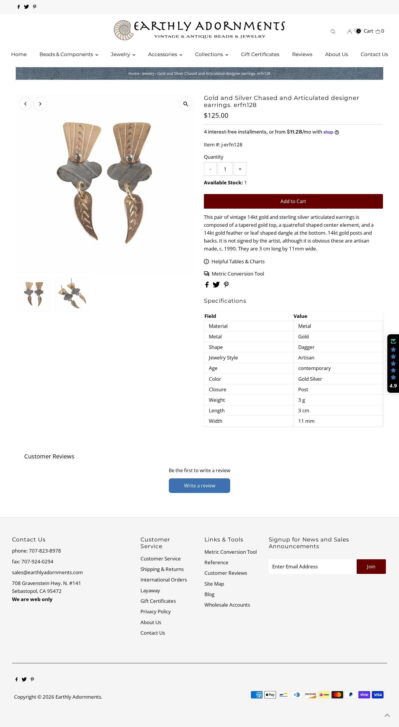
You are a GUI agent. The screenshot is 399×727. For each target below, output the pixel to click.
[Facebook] (18, 7)
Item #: (212, 144)
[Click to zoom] (185, 103)
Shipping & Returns (162, 569)
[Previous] (25, 103)
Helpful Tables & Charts (238, 261)
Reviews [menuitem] (302, 54)
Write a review (199, 485)
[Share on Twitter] (217, 285)
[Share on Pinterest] (226, 285)
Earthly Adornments (78, 696)
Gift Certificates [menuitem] (260, 54)
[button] (393, 363)
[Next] (39, 103)
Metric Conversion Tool (238, 273)
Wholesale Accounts (227, 604)
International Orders (163, 579)
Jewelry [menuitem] (121, 54)
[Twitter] (26, 7)
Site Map (214, 583)
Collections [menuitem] (209, 54)
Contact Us (152, 632)
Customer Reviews (225, 573)
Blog (209, 594)
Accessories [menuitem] (163, 54)
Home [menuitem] (19, 54)
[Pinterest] (35, 7)
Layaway (150, 590)
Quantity (213, 156)
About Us (150, 622)
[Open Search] (333, 31)
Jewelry (148, 73)
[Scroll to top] (387, 715)
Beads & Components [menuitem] (66, 54)
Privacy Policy (155, 611)
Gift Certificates (158, 601)
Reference (216, 562)
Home (134, 73)
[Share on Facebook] (207, 285)
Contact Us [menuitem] (374, 54)
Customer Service (160, 558)
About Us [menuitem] (336, 54)
